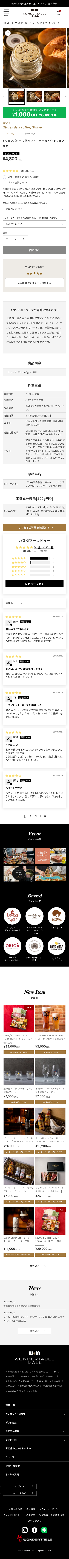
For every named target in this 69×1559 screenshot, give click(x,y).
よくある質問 (12, 1474)
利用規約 (30, 1514)
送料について (34, 1520)
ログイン (19, 1486)
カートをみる (19, 1493)
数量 (5, 232)
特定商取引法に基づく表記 (52, 1514)
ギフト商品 (11, 1422)
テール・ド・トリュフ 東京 (44, 22)
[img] (13, 617)
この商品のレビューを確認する (34, 282)
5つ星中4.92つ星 (44, 547)
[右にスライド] (65, 96)
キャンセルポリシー (13, 1514)
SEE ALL (34, 1266)
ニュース (9, 1457)
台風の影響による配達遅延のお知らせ (22, 1305)
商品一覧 (10, 1405)
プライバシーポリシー (49, 1509)
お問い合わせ (12, 1465)
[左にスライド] (4, 96)
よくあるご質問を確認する (34, 527)
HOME (7, 22)
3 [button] (36, 816)
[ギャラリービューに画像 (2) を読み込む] (34, 96)
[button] (6, 13)
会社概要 (30, 1509)
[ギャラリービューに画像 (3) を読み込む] (52, 96)
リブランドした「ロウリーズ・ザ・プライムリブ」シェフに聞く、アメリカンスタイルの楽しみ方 (34, 1318)
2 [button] (30, 816)
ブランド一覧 (21, 22)
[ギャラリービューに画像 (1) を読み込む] (17, 96)
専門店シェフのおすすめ (18, 1448)
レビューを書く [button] (34, 584)
